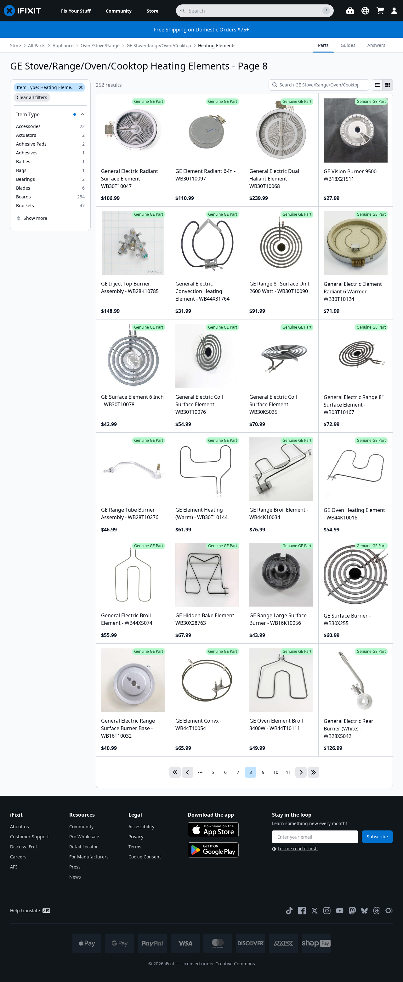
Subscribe (377, 837)
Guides (348, 45)
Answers (376, 45)
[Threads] (376, 910)
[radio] (377, 85)
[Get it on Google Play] (213, 849)
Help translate (25, 910)
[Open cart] (380, 10)
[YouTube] (339, 910)
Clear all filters (32, 97)
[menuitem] (76, 10)
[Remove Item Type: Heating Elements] (80, 87)
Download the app (211, 814)
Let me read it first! (298, 849)
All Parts (36, 45)
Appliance (63, 45)
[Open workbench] (350, 10)
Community (81, 826)
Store (15, 45)
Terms (134, 847)
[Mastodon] (352, 910)
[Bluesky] (364, 910)
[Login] (394, 11)
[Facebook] (302, 910)
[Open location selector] (365, 10)
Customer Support (29, 837)
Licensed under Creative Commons (218, 964)
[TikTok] (289, 910)
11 (288, 772)
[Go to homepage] (25, 10)
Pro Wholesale (84, 837)
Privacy (135, 837)
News (75, 877)
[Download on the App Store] (213, 829)
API (13, 867)
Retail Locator (83, 847)
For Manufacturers (89, 857)
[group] (382, 85)
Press (75, 867)
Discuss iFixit (23, 847)
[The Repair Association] (389, 910)
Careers (18, 857)
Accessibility (141, 826)
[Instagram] (327, 910)
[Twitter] (314, 910)
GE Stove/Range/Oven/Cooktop (159, 45)
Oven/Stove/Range (100, 45)
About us (19, 826)
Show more (35, 218)
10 (275, 772)
